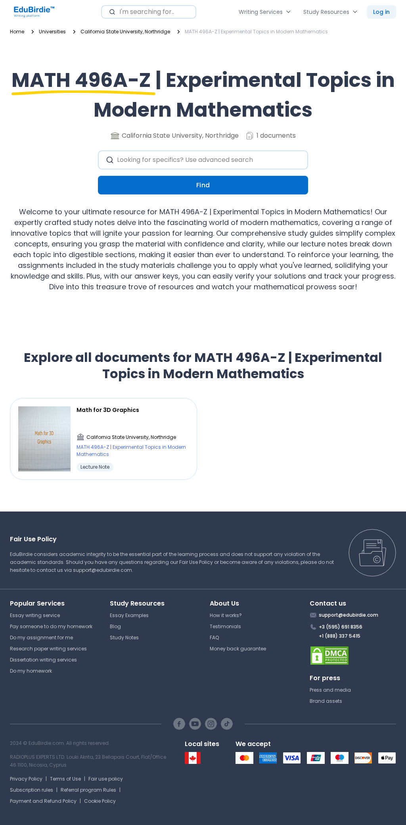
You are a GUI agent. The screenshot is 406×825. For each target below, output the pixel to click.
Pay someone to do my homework (51, 626)
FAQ (214, 637)
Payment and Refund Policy (43, 801)
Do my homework (31, 670)
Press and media (330, 690)
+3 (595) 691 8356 (340, 626)
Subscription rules (31, 790)
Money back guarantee (238, 648)
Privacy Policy (26, 778)
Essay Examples (129, 615)
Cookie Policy (100, 801)
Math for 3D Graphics (108, 409)
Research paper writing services (48, 648)
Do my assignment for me (41, 637)
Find (203, 185)
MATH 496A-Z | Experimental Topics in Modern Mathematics (131, 451)
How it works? (226, 615)
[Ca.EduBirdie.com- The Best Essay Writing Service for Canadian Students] (193, 762)
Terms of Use (65, 778)
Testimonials (225, 626)
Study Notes (124, 637)
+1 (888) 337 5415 (339, 636)
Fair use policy (105, 778)
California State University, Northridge (131, 437)
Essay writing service (35, 615)
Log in (381, 12)
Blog (115, 626)
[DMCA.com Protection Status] (353, 655)
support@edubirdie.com (102, 570)
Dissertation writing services (43, 659)
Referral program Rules (88, 790)
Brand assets (326, 701)
